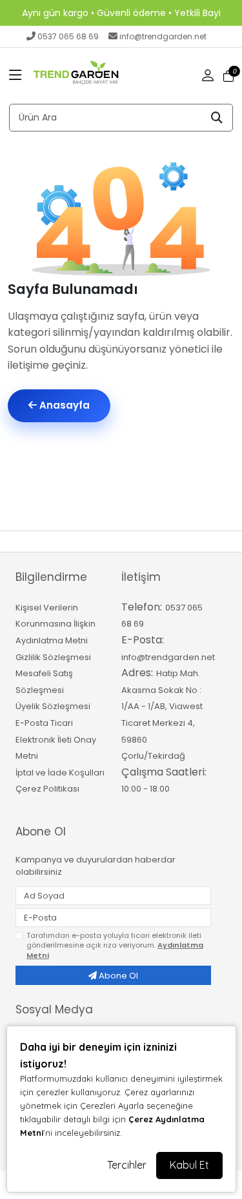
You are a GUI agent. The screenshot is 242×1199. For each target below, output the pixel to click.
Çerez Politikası (47, 789)
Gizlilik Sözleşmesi (53, 657)
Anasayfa (63, 405)
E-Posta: (142, 639)
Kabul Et (189, 1164)
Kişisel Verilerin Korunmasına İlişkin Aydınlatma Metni (55, 624)
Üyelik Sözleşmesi (52, 706)
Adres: (137, 672)
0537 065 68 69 (68, 36)
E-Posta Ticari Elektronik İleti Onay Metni (55, 739)
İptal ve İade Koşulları (60, 772)
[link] (121, 13)
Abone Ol (117, 976)
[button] (15, 75)
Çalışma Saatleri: (164, 772)
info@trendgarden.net (163, 36)
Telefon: (141, 607)
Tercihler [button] (126, 1164)
